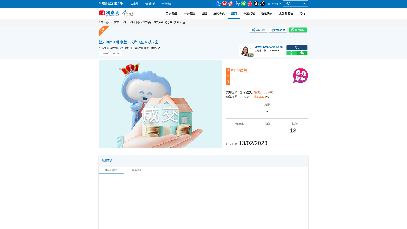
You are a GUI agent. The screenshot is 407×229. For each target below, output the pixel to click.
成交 (108, 22)
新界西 (116, 22)
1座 (183, 22)
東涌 (124, 22)
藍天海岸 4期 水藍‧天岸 (166, 22)
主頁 (101, 22)
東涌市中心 (134, 22)
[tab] (111, 170)
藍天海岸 (146, 22)
